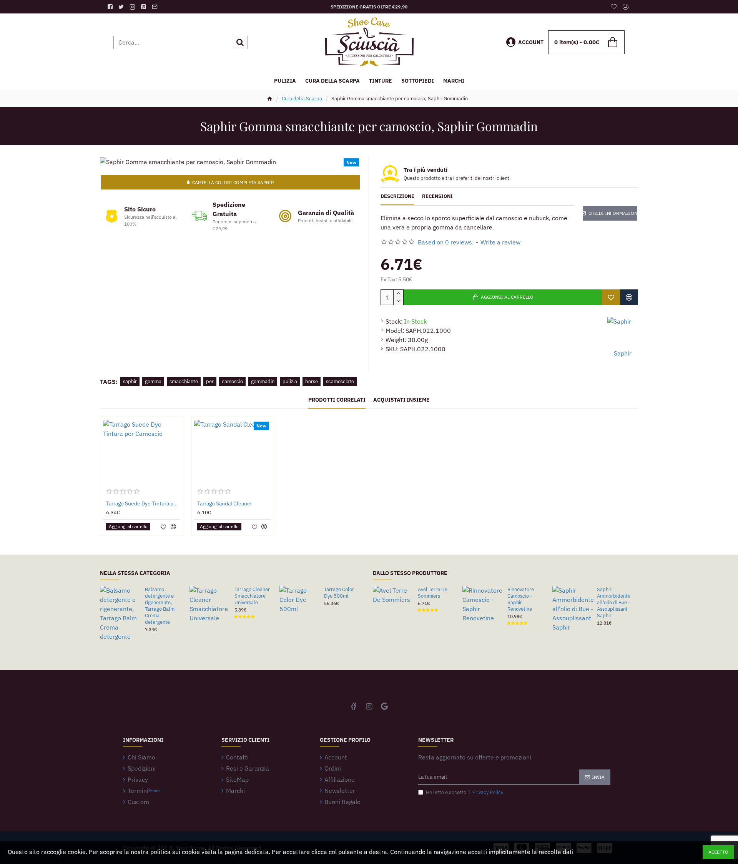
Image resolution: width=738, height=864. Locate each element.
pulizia (290, 381)
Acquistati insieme (401, 400)
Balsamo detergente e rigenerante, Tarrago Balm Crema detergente (160, 606)
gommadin (262, 381)
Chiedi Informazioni (612, 213)
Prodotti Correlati (337, 400)
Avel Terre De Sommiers (432, 593)
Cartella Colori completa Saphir (233, 182)
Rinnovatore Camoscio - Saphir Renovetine (520, 599)
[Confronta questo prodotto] (629, 297)
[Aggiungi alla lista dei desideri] (611, 297)
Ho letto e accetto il (464, 792)
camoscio (232, 381)
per (210, 381)
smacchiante (184, 381)
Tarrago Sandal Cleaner (224, 503)
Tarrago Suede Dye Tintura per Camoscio (143, 503)
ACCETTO (718, 852)
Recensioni (437, 196)
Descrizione (397, 196)
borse (311, 381)
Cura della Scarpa (302, 98)
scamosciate (340, 381)
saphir (130, 381)
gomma (153, 381)
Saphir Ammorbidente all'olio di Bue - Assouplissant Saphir (613, 603)
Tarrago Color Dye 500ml (339, 593)
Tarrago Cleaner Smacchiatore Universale (252, 596)
